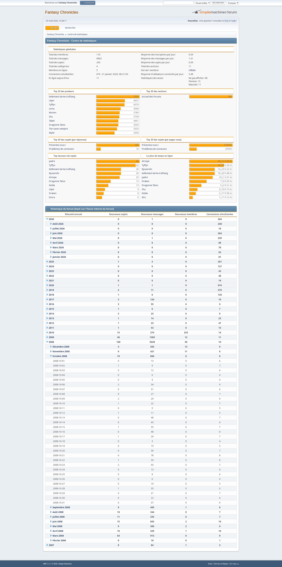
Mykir (52, 132)
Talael (52, 120)
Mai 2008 (57, 526)
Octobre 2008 (60, 356)
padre (52, 161)
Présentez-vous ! (57, 145)
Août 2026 (58, 223)
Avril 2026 (58, 242)
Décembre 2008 (61, 346)
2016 (51, 304)
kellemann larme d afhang (62, 96)
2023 (51, 271)
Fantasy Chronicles (61, 12)
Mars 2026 (58, 247)
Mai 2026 (57, 238)
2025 (51, 261)
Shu (51, 116)
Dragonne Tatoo (57, 124)
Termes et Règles (221, 563)
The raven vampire (58, 128)
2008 (51, 342)
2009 (51, 337)
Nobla (52, 185)
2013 (51, 318)
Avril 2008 (58, 531)
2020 (51, 285)
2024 (51, 266)
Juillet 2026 (59, 228)
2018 (51, 294)
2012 (51, 323)
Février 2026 (59, 252)
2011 (51, 327)
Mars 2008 (58, 535)
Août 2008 (58, 512)
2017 (51, 299)
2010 (51, 332)
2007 (51, 545)
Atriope (53, 177)
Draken (52, 193)
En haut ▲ (234, 563)
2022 (51, 275)
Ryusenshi (54, 173)
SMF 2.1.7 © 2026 (50, 564)
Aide (210, 563)
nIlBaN (192, 70)
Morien (52, 112)
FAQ (226, 20)
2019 (51, 290)
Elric (144, 197)
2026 (51, 219)
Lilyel (51, 100)
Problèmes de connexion (61, 148)
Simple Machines (65, 564)
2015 (51, 308)
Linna (51, 108)
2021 (51, 280)
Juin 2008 (58, 521)
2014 (51, 313)
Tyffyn (52, 104)
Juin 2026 (58, 233)
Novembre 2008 (61, 351)
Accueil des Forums (151, 96)
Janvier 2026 (59, 256)
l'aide (233, 20)
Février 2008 (59, 540)
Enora (52, 197)
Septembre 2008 (61, 507)
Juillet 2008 (59, 516)
